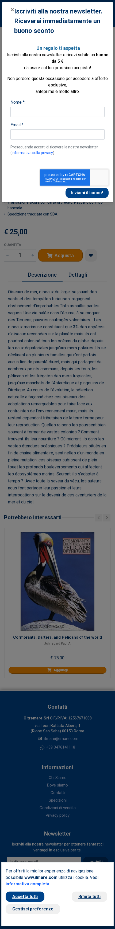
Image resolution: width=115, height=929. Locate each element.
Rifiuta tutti (89, 896)
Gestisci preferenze (32, 908)
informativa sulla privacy (32, 153)
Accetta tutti (25, 896)
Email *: (17, 124)
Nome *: (17, 102)
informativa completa (27, 883)
